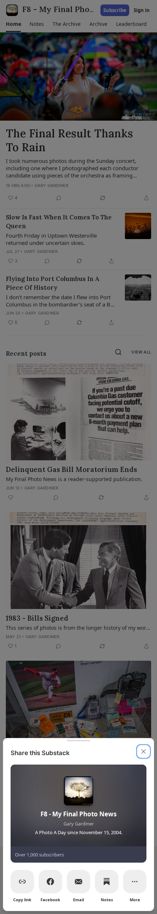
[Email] (78, 881)
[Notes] (106, 881)
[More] (134, 881)
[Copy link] (22, 881)
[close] (143, 751)
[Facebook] (50, 881)
